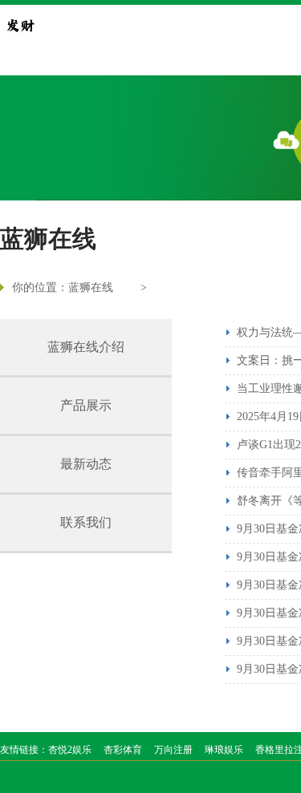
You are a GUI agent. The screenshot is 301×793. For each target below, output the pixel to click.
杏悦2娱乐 (70, 749)
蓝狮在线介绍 (85, 347)
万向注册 (173, 749)
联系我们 (86, 522)
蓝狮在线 (90, 287)
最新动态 (86, 464)
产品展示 (86, 405)
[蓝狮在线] (20, 25)
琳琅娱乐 (224, 749)
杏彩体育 (123, 749)
